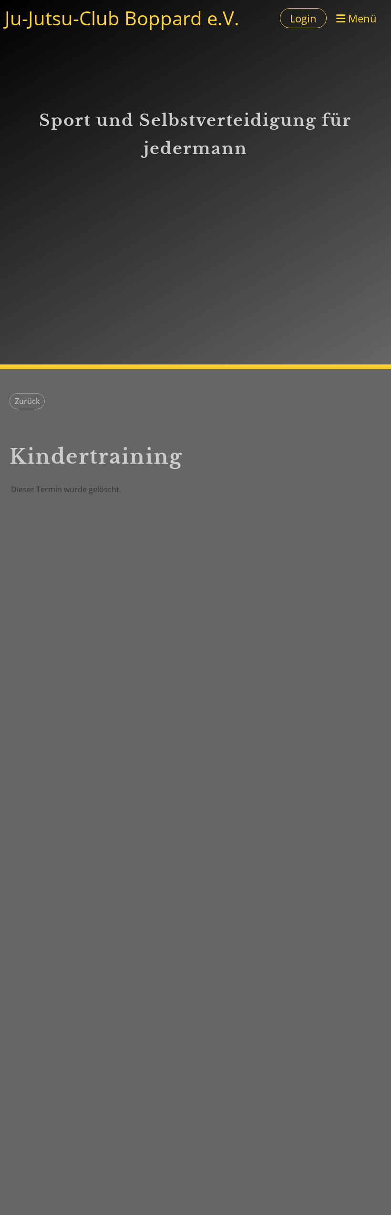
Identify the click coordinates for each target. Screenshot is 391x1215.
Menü (361, 18)
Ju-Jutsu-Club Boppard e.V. (122, 18)
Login (303, 18)
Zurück (27, 401)
